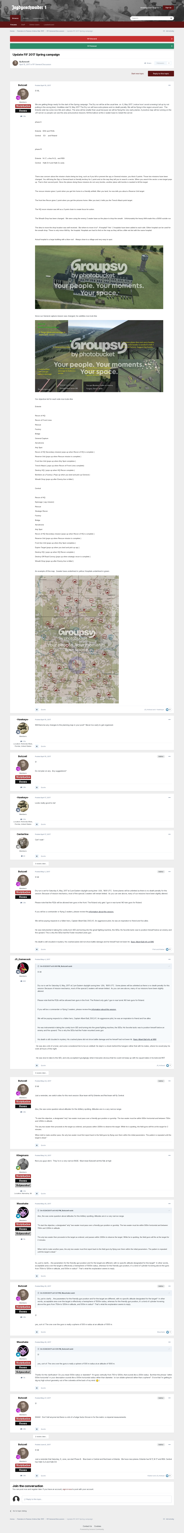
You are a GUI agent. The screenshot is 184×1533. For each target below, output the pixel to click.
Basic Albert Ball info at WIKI (142, 942)
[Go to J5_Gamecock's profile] (23, 968)
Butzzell (25, 62)
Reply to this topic (161, 73)
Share (148, 63)
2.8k (24, 116)
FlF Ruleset (92, 46)
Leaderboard (49, 25)
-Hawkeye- (160, 710)
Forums (13, 25)
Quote (43, 710)
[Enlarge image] (99, 277)
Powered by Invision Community (92, 1529)
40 (24, 856)
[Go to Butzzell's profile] (15, 63)
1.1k (23, 1239)
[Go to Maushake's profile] (23, 1212)
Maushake (22, 1203)
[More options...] (169, 85)
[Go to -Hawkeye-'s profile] (23, 728)
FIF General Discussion (41, 64)
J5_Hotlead (148, 710)
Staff (23, 25)
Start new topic (137, 73)
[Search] (171, 18)
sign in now (67, 1489)
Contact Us (87, 1526)
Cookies (97, 1526)
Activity (26, 18)
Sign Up (168, 7)
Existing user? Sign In (150, 8)
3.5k (24, 741)
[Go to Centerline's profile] (23, 843)
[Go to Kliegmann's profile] (23, 1164)
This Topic (161, 18)
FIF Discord (92, 39)
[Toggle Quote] (39, 966)
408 (24, 981)
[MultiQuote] (37, 709)
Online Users (34, 25)
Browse (15, 18)
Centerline (22, 834)
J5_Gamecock (23, 959)
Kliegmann (23, 1155)
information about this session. (101, 912)
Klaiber (161, 949)
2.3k (24, 1191)
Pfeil (154, 949)
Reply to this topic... (34, 1499)
